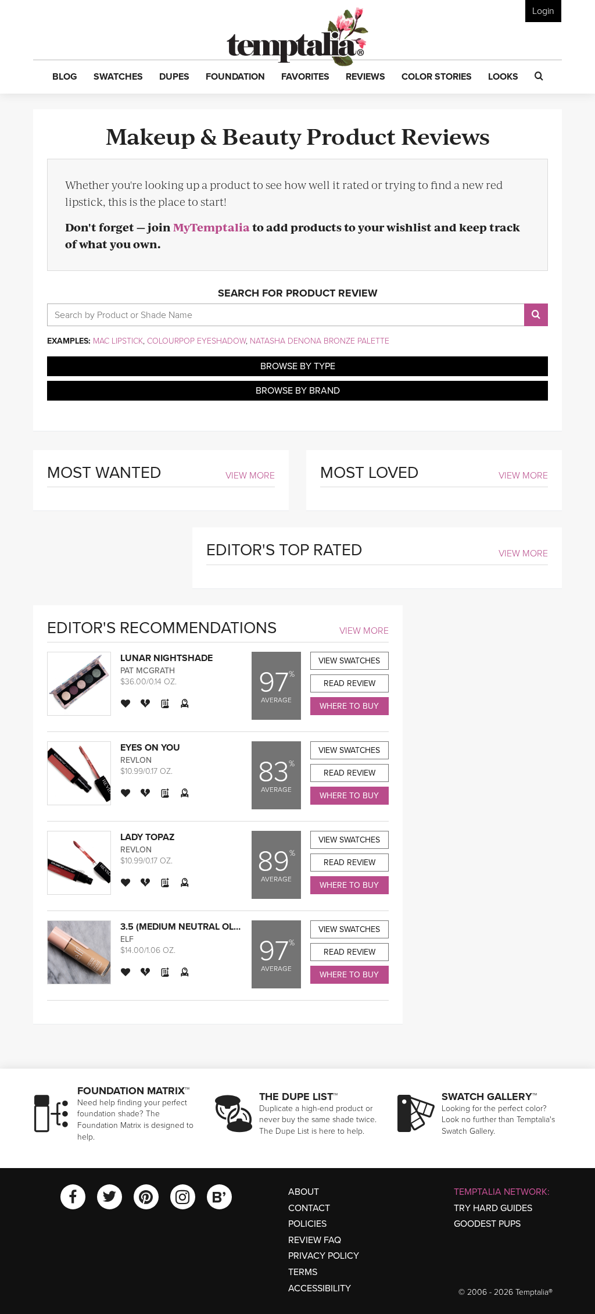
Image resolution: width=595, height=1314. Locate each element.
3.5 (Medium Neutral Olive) (185, 927)
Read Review (349, 683)
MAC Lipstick (118, 341)
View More (250, 475)
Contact (309, 1208)
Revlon (136, 760)
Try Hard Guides (493, 1208)
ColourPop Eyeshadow (196, 341)
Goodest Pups (487, 1224)
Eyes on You (150, 748)
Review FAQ (314, 1240)
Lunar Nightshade (166, 658)
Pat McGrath (147, 671)
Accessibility (319, 1288)
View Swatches (349, 661)
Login (543, 11)
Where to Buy (349, 706)
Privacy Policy (323, 1256)
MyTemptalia (211, 227)
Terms (302, 1272)
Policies (307, 1224)
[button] (64, 77)
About (303, 1192)
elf (127, 939)
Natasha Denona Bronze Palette (319, 341)
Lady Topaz (147, 837)
